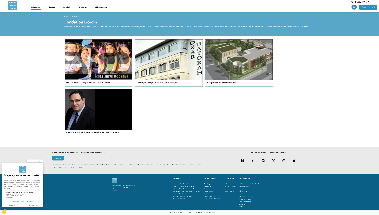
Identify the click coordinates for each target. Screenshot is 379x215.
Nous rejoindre (229, 191)
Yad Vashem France (245, 202)
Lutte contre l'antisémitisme (212, 199)
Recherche (207, 186)
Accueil (66, 16)
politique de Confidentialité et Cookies (69, 167)
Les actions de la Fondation (181, 184)
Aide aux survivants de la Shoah (249, 184)
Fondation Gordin (178, 194)
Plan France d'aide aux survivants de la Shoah (187, 191)
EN (364, 2)
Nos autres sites (245, 179)
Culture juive (208, 194)
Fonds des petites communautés (183, 196)
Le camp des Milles (245, 199)
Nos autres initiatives (179, 199)
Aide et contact (101, 7)
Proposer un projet (368, 7)
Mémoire (207, 189)
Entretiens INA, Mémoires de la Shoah (184, 189)
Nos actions (177, 179)
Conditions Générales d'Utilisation (205, 212)
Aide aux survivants (210, 196)
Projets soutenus (210, 179)
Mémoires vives (244, 186)
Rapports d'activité (230, 186)
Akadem (242, 204)
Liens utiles (243, 191)
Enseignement (208, 191)
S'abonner (58, 158)
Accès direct (229, 179)
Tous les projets (209, 184)
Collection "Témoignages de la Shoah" (185, 186)
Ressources (83, 7)
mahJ (241, 207)
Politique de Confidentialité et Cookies (181, 212)
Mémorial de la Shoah (246, 197)
